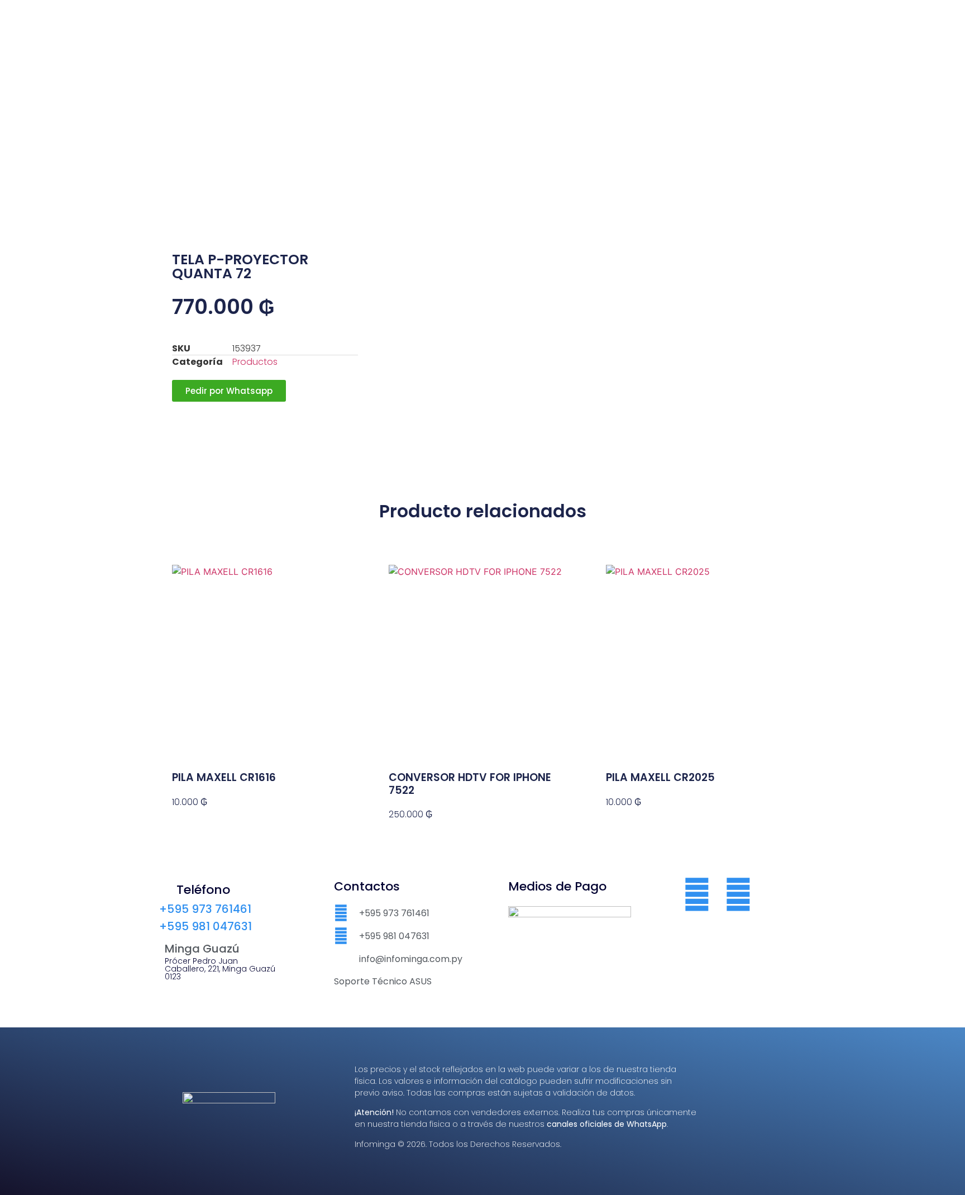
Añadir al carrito (209, 822)
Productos (255, 361)
